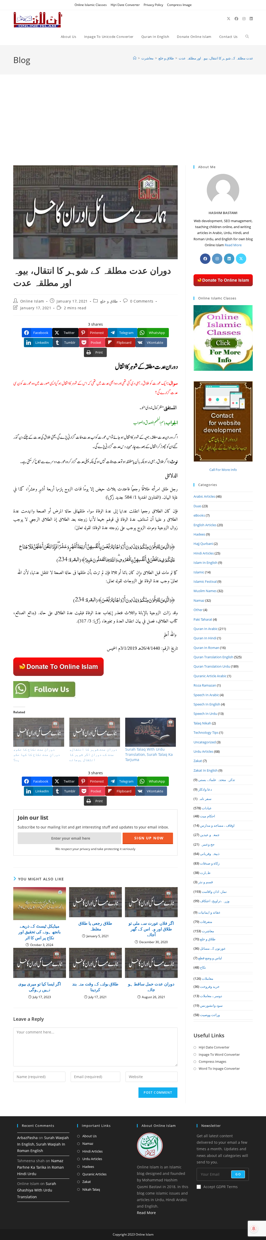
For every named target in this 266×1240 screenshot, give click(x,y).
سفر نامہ (204, 798)
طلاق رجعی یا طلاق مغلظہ (95, 926)
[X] (241, 259)
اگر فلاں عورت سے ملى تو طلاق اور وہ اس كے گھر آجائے (151, 929)
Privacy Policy (153, 5)
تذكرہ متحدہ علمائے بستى (216, 779)
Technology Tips (206, 732)
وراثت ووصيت (210, 1014)
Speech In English (207, 704)
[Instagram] (217, 259)
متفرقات (206, 921)
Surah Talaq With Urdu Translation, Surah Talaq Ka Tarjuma (149, 754)
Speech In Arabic (206, 695)
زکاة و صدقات (210, 863)
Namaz (199, 600)
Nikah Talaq (91, 1189)
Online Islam (32, 301)
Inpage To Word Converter (219, 1054)
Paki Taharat (203, 619)
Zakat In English (206, 770)
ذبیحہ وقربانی (210, 853)
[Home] (134, 58)
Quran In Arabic (206, 628)
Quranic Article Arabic (210, 676)
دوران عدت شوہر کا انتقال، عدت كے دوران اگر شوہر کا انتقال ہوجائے (93, 754)
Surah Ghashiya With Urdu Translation (36, 1190)
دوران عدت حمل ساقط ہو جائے (151, 986)
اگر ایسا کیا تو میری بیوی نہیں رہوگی (39, 986)
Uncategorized (205, 742)
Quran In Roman (206, 647)
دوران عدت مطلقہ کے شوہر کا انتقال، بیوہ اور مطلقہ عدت (220, 58)
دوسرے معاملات (211, 996)
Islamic (199, 572)
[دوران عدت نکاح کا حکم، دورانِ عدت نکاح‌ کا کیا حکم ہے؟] (38, 732)
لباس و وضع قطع (210, 958)
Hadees (199, 534)
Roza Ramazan (205, 685)
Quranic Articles (94, 1174)
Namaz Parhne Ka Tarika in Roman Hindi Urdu (40, 1167)
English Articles (205, 525)
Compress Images (212, 1061)
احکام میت (207, 816)
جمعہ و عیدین (210, 834)
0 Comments (142, 301)
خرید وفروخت (210, 986)
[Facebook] (205, 259)
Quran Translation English (213, 657)
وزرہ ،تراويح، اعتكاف (214, 901)
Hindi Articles (204, 553)
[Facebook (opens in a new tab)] (236, 18)
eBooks (199, 515)
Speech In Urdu (205, 713)
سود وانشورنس (211, 1005)
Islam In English (205, 562)
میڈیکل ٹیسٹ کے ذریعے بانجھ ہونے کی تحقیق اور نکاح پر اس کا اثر (39, 932)
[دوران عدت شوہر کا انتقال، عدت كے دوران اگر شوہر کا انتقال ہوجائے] (94, 732)
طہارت (205, 872)
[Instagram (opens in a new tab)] (244, 18)
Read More (233, 245)
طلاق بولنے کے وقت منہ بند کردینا (95, 986)
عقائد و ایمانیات (209, 912)
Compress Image (179, 5)
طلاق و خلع (109, 301)
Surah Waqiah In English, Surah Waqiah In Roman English (43, 1144)
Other (198, 609)
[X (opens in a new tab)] (228, 18)
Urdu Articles (203, 751)
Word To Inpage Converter (219, 1068)
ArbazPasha (27, 1137)
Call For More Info (223, 469)
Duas (197, 506)
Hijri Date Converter (125, 5)
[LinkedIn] (229, 259)
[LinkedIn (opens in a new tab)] (251, 18)
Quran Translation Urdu (212, 666)
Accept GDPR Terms (220, 1186)
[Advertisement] (133, 126)
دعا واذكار (205, 789)
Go (238, 1174)
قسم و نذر (205, 882)
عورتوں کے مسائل (213, 948)
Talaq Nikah (202, 723)
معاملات (207, 978)
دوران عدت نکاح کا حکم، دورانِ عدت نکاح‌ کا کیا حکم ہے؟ (36, 754)
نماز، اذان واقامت (214, 891)
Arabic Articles (204, 496)
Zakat (198, 760)
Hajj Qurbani (203, 543)
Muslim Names (205, 590)
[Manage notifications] (254, 1228)
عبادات (207, 808)
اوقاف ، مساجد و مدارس (217, 825)
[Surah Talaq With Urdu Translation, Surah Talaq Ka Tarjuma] (150, 732)
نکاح (203, 967)
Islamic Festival (205, 581)
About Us (89, 1136)
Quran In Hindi (205, 638)
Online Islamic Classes (91, 5)
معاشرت (208, 931)
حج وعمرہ (207, 844)
